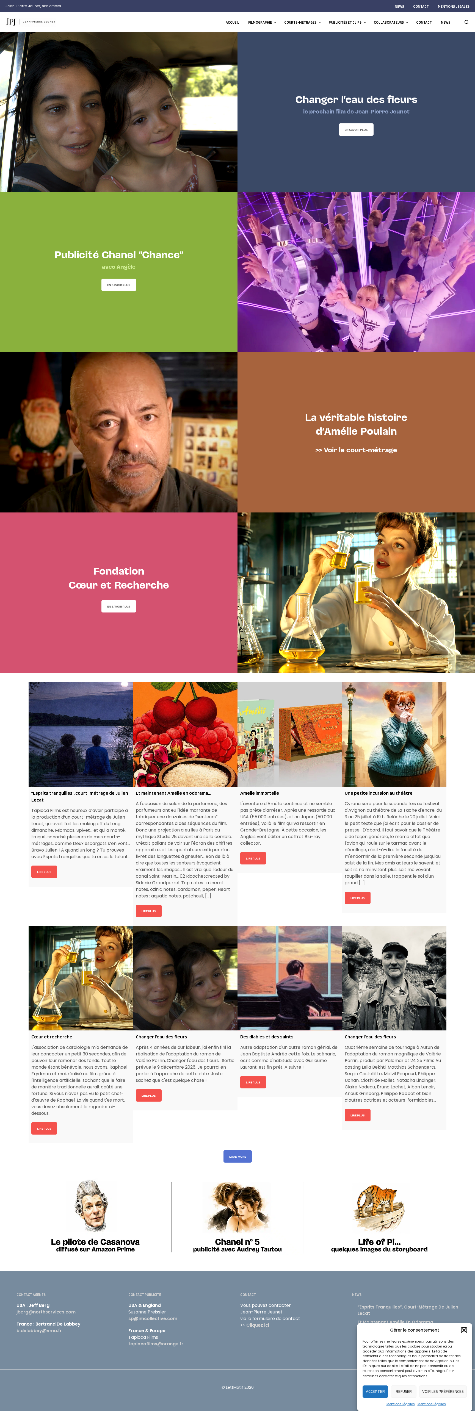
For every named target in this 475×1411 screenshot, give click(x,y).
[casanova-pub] (95, 1216)
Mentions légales (400, 1403)
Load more (237, 1156)
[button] (464, 1330)
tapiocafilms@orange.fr (155, 1344)
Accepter (375, 1391)
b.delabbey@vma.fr (39, 1330)
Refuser (404, 1391)
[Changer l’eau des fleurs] (185, 978)
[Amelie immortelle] (290, 734)
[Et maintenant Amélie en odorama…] (185, 734)
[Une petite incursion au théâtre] (394, 734)
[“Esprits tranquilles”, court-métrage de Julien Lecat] (81, 734)
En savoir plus (356, 129)
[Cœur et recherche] (81, 978)
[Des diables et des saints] (290, 978)
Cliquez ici (257, 1325)
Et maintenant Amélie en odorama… (397, 1322)
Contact (421, 6)
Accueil (232, 22)
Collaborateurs (389, 22)
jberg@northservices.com (46, 1312)
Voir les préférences (443, 1391)
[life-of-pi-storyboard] (379, 1216)
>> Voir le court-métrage (356, 450)
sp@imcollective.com (152, 1318)
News (399, 6)
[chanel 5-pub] (238, 1216)
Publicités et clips (345, 22)
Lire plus (44, 872)
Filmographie (260, 22)
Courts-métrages (300, 22)
